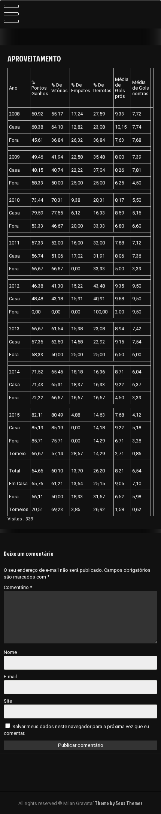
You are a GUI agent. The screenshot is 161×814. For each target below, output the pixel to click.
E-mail (10, 676)
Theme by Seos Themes (119, 803)
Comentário (18, 587)
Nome (10, 652)
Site (8, 701)
